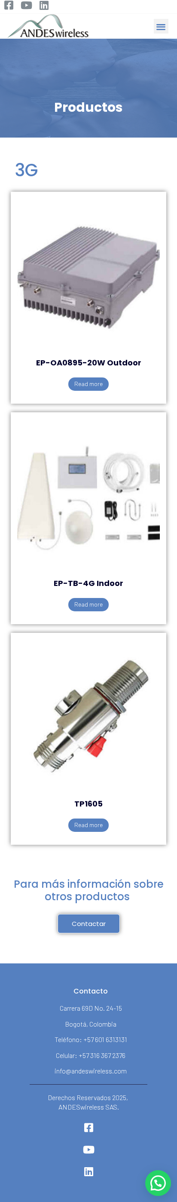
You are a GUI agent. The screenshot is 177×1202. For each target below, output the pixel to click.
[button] (161, 26)
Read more (88, 383)
